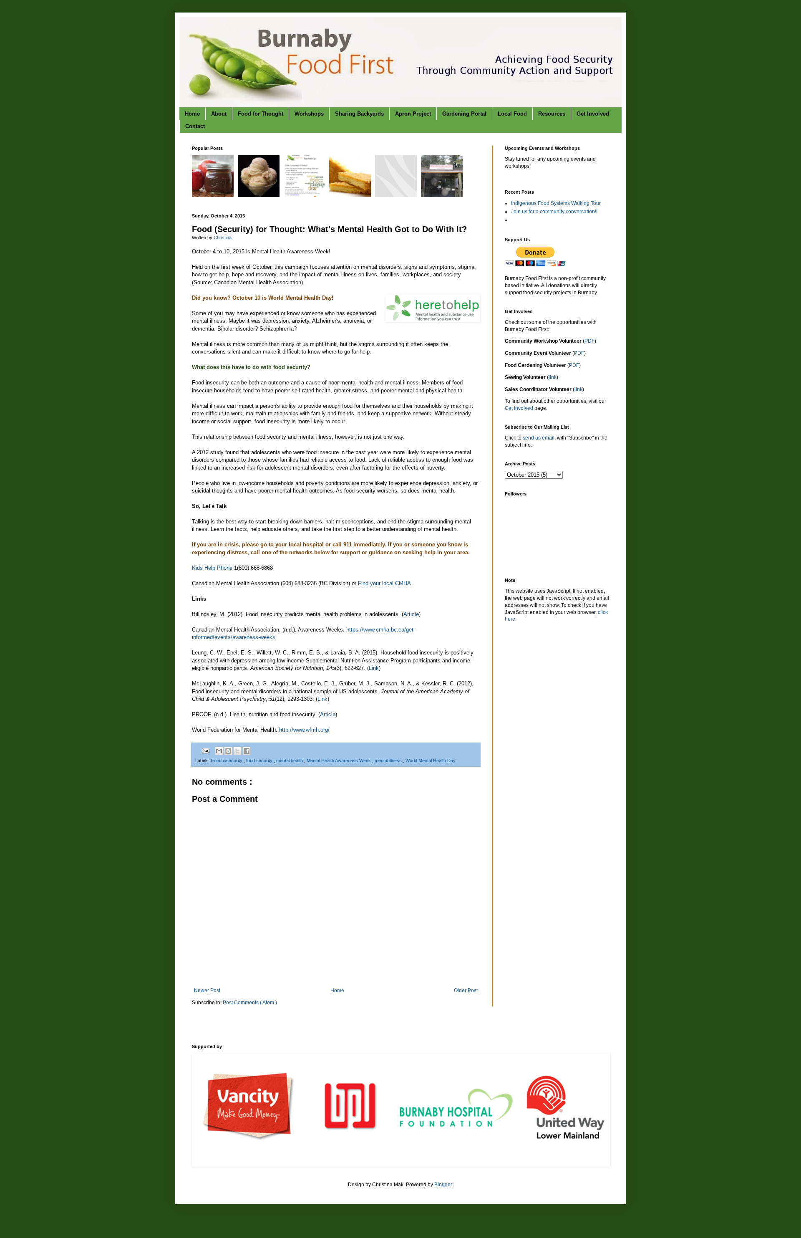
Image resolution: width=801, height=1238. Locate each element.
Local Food (512, 114)
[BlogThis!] (228, 751)
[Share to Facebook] (246, 751)
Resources (551, 114)
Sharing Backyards (359, 114)
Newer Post (207, 990)
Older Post (466, 990)
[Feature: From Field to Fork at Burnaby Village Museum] (443, 195)
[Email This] (219, 751)
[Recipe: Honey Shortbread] (351, 195)
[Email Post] (205, 750)
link (553, 377)
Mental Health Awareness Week (339, 760)
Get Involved (593, 114)
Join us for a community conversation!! (554, 212)
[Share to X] (237, 751)
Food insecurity (227, 760)
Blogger (443, 1184)
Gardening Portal (464, 114)
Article (411, 614)
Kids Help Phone (212, 568)
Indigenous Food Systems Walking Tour (556, 203)
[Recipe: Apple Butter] (214, 195)
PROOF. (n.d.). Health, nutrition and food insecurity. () (264, 714)
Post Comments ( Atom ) (250, 1003)
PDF (589, 341)
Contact (195, 126)
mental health (290, 760)
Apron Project (413, 114)
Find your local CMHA (384, 583)
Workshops (309, 114)
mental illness (389, 760)
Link (374, 668)
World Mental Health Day (431, 760)
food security (260, 760)
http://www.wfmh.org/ (304, 730)
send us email (538, 438)
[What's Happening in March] (397, 195)
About (219, 114)
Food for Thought (260, 114)
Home (192, 114)
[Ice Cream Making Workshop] (260, 195)
